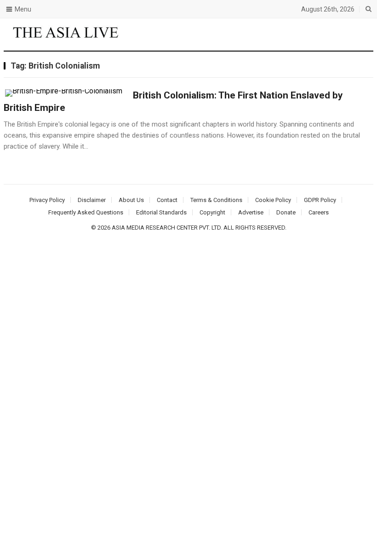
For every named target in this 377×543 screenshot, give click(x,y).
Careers (318, 212)
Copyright (212, 212)
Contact (167, 199)
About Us (131, 199)
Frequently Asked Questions (85, 212)
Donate (286, 212)
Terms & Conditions (216, 199)
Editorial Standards (161, 212)
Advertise (250, 212)
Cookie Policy (273, 199)
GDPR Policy (320, 199)
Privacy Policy (47, 199)
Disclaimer (92, 199)
